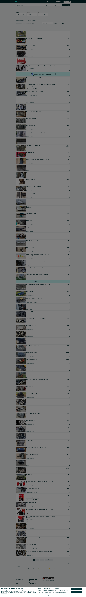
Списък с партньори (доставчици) (43, 595)
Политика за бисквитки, (29, 592)
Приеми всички (76, 588)
